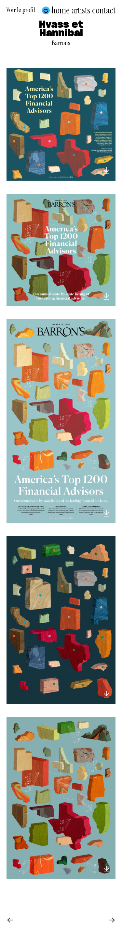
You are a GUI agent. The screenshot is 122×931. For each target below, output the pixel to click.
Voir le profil (21, 11)
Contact (103, 10)
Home (60, 10)
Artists (81, 10)
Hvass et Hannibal (61, 29)
